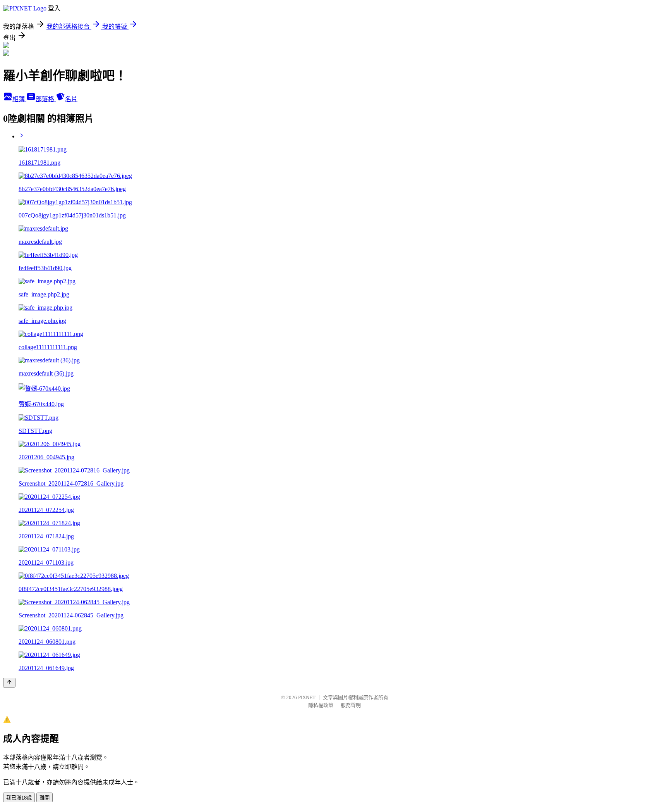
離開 (44, 798)
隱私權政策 (320, 705)
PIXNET (307, 697)
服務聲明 (351, 705)
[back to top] (9, 683)
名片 (71, 99)
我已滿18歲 (19, 798)
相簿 (19, 99)
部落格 (46, 99)
